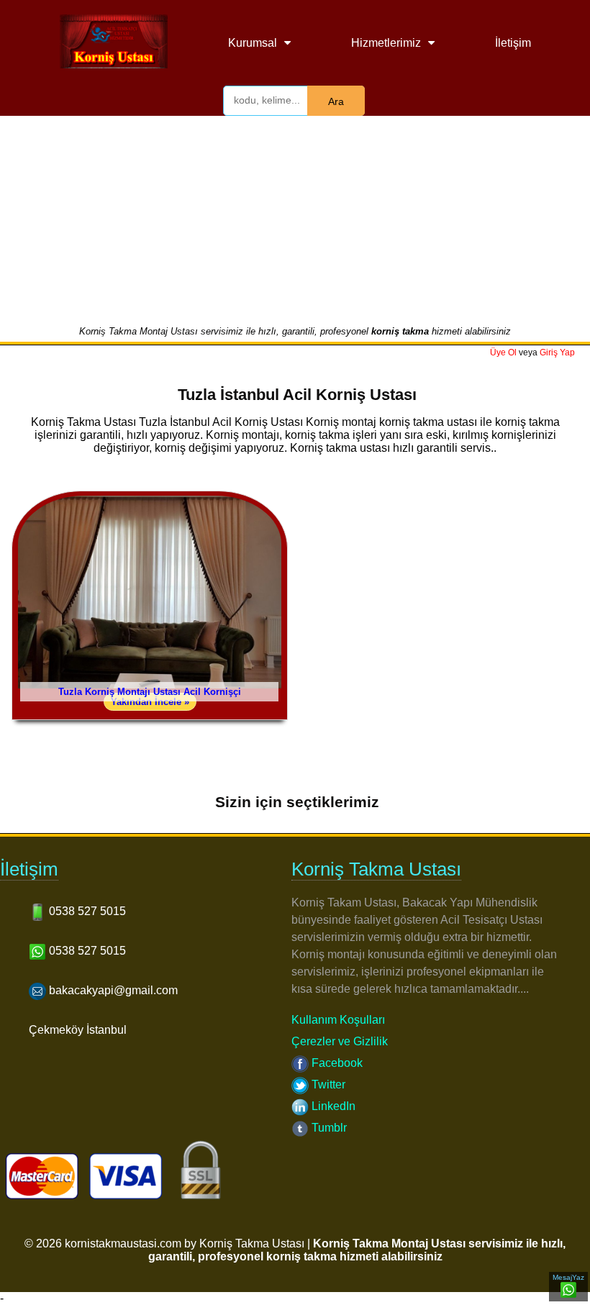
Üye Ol (503, 352)
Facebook (336, 1063)
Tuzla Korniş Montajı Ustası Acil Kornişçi (149, 691)
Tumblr (328, 1128)
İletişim (513, 43)
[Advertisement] (295, 217)
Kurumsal (252, 43)
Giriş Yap (557, 352)
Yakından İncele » (150, 701)
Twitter (327, 1084)
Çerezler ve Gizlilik (339, 1041)
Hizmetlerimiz (386, 43)
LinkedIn (332, 1106)
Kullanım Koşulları (338, 1020)
